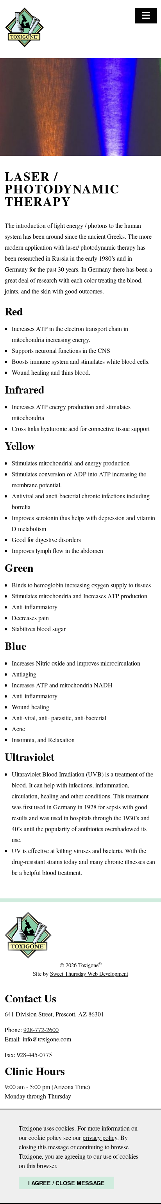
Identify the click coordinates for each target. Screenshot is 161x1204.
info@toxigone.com (47, 1039)
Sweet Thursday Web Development (89, 973)
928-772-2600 (41, 1029)
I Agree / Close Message (66, 1183)
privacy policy (99, 1137)
